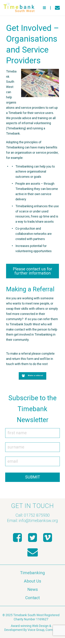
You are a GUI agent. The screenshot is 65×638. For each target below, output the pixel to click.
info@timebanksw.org (38, 520)
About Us (32, 581)
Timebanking (32, 572)
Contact (32, 597)
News (32, 589)
